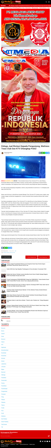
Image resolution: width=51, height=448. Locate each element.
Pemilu (3, 383)
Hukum (8, 252)
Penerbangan (4, 388)
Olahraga (3, 374)
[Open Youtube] (47, 441)
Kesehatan (3, 353)
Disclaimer (13, 444)
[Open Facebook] (40, 441)
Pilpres (3, 405)
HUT (2, 344)
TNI (2, 427)
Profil (2, 413)
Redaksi (7, 444)
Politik (2, 408)
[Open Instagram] (45, 441)
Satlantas (3, 416)
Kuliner (2, 361)
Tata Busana (4, 424)
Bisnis (2, 331)
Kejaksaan (3, 347)
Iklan (17, 444)
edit (15, 250)
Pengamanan (4, 391)
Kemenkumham (4, 350)
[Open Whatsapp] (49, 441)
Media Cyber (32, 444)
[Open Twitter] (43, 441)
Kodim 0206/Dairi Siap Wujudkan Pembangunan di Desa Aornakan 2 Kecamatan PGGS (26, 269)
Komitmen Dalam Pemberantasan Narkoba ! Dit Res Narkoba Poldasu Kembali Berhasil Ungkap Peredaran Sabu (27, 290)
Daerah (5, 252)
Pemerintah (4, 380)
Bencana (3, 328)
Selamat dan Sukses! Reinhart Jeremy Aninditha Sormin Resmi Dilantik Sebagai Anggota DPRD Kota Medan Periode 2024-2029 (27, 275)
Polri (14, 252)
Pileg (2, 397)
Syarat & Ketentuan (24, 444)
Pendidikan (3, 385)
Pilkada (3, 399)
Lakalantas (3, 364)
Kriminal (11, 252)
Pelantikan (3, 377)
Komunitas (3, 355)
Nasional (3, 372)
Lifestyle (3, 366)
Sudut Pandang (4, 421)
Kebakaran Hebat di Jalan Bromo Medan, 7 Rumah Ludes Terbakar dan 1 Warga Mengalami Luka (27, 301)
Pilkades (3, 402)
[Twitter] (11, 248)
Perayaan (3, 394)
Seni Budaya (4, 419)
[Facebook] (2, 248)
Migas (2, 369)
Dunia (2, 336)
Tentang (2, 444)
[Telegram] (46, 153)
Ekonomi (3, 339)
